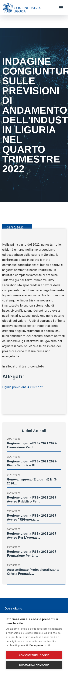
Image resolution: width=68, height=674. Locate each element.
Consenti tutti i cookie (34, 655)
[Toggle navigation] (60, 7)
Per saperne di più (40, 645)
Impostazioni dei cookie (34, 665)
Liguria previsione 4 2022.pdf (22, 387)
